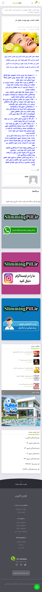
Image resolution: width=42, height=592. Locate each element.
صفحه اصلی (36, 10)
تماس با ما (21, 548)
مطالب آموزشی (27, 10)
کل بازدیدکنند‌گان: (33, 469)
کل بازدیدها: (35, 464)
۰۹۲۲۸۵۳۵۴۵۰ (21, 559)
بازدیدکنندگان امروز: (32, 448)
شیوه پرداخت (21, 512)
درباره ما (21, 545)
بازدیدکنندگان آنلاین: (32, 438)
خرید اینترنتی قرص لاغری (21, 573)
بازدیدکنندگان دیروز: (32, 459)
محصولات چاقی (21, 525)
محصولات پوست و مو (21, 531)
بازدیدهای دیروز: (33, 453)
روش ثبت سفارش (21, 509)
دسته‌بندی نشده (17, 10)
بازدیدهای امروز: (33, 443)
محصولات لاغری (21, 522)
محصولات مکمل (21, 528)
